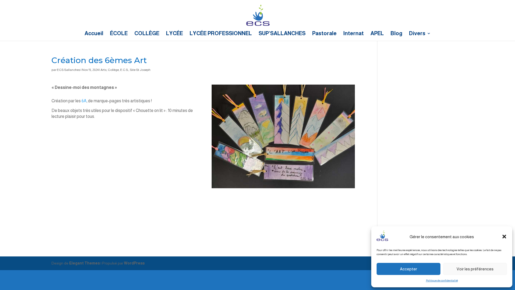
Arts (103, 70)
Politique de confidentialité (442, 280)
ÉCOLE (119, 33)
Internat (353, 33)
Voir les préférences (475, 269)
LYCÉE (174, 33)
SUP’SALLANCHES (282, 33)
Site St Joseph (140, 70)
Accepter (408, 269)
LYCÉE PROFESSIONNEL (221, 33)
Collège (113, 70)
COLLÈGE (146, 33)
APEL (377, 33)
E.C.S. (124, 70)
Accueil (93, 33)
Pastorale (324, 33)
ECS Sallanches (68, 70)
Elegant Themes (84, 263)
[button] (504, 236)
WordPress (134, 263)
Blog (396, 33)
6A (84, 101)
